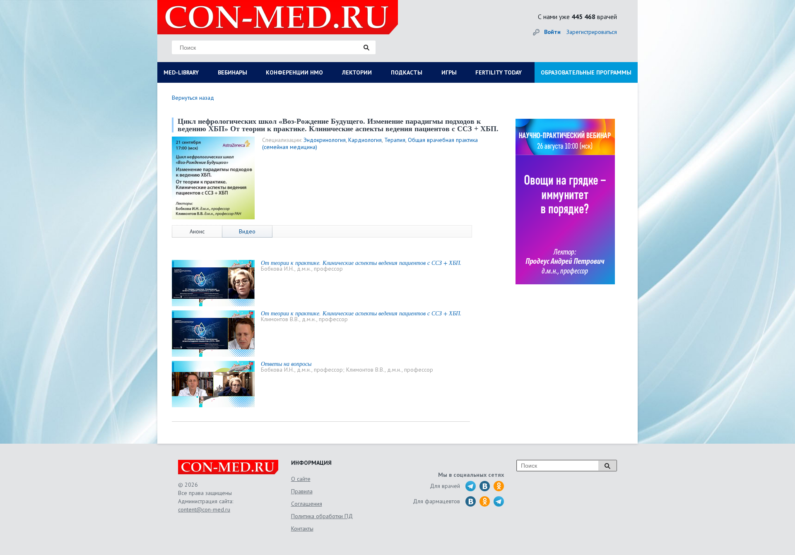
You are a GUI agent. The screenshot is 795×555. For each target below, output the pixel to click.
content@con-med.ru (204, 509)
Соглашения (306, 503)
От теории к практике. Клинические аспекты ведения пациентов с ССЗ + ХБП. (361, 263)
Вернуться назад (193, 97)
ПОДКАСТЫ (406, 72)
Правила (302, 491)
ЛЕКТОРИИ (357, 72)
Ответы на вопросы (286, 364)
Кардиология (365, 140)
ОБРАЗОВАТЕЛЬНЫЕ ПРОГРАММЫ (586, 72)
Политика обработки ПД (322, 516)
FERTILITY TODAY (498, 72)
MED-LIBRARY (181, 72)
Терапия (394, 140)
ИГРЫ (449, 72)
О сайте (301, 479)
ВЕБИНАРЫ (232, 72)
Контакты (302, 528)
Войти (552, 32)
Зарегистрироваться (591, 32)
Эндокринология (325, 140)
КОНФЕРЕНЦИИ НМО (294, 72)
